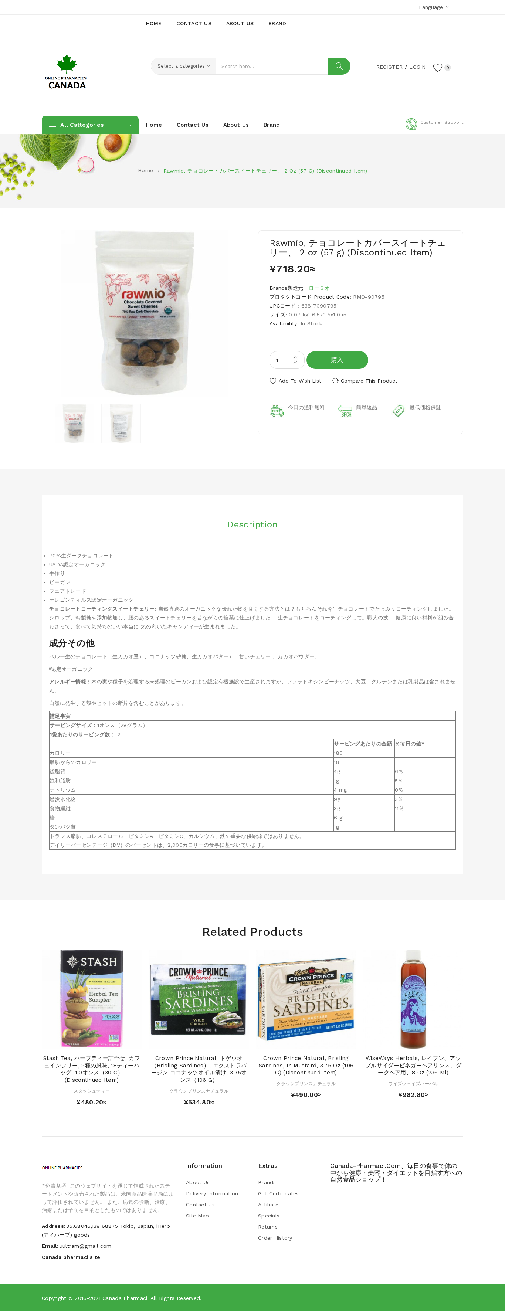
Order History (275, 1238)
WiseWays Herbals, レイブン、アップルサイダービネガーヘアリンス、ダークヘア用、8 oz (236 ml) (413, 1065)
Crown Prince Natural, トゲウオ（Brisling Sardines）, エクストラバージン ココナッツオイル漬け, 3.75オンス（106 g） (199, 1069)
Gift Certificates (278, 1193)
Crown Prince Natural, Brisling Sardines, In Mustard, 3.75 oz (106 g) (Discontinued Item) (306, 1065)
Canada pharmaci (124, 1298)
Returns (268, 1227)
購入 (337, 359)
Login (417, 67)
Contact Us (200, 1205)
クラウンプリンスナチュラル (198, 1091)
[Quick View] (84, 1042)
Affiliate (268, 1205)
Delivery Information (212, 1193)
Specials (268, 1216)
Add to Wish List (300, 381)
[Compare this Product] (113, 1042)
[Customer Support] (434, 128)
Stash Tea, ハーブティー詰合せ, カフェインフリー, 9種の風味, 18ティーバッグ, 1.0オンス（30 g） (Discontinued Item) (91, 1069)
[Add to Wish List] (99, 1042)
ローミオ (319, 288)
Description (252, 524)
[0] (438, 67)
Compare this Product (369, 381)
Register (389, 67)
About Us (198, 1182)
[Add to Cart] (70, 1042)
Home (145, 170)
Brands (267, 1182)
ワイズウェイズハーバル (413, 1083)
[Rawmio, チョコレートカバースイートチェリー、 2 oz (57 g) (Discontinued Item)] (74, 423)
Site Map (197, 1216)
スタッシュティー (92, 1091)
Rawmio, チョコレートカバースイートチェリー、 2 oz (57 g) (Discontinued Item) (265, 171)
